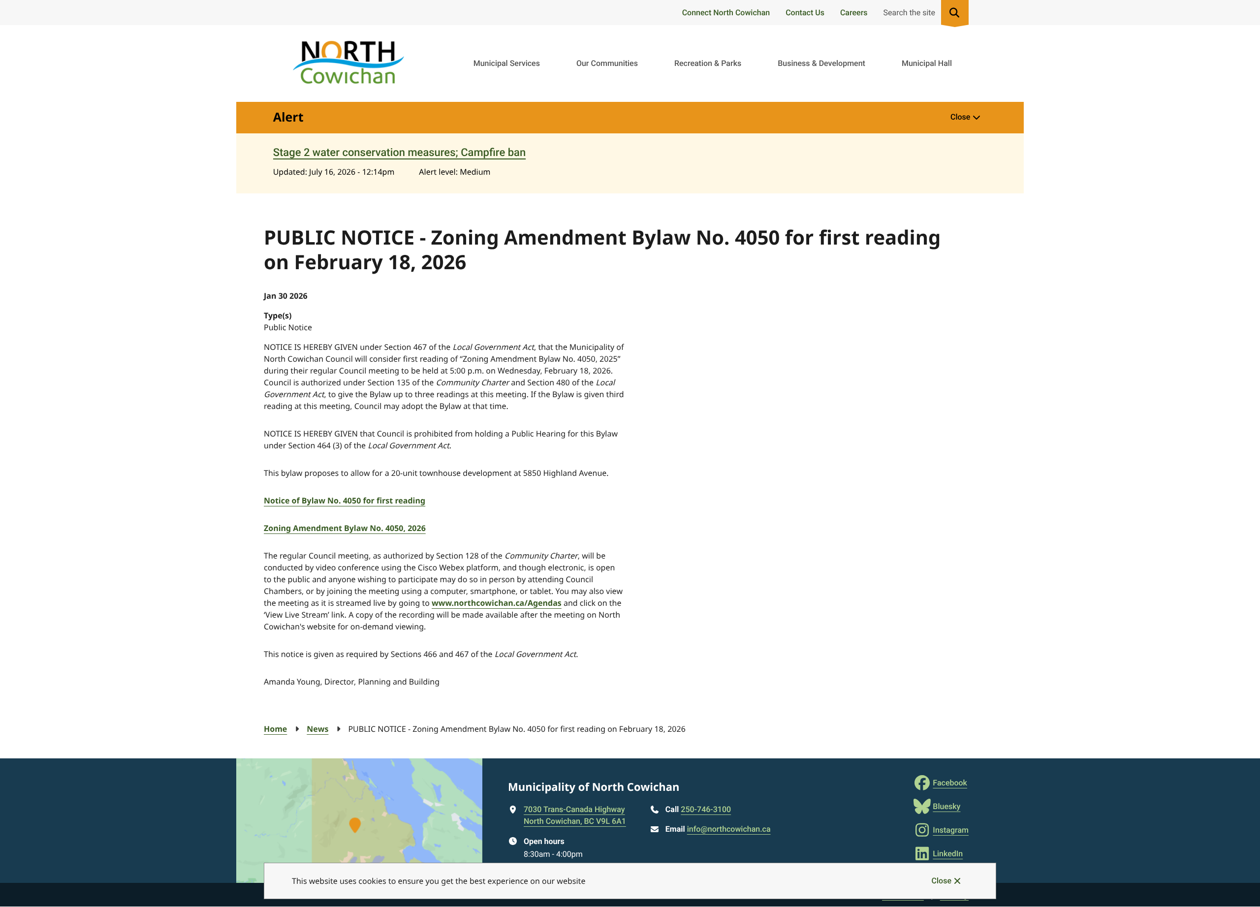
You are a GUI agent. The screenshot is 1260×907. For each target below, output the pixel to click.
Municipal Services (506, 63)
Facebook (950, 782)
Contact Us (805, 12)
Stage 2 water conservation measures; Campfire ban (399, 153)
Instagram (951, 830)
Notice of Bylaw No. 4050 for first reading (344, 500)
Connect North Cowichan (726, 12)
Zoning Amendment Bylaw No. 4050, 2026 (345, 528)
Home (275, 728)
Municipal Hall (927, 63)
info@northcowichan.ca (729, 829)
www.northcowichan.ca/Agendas (497, 602)
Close (941, 880)
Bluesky (946, 806)
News (317, 728)
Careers (854, 12)
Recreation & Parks (707, 63)
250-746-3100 (706, 809)
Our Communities (607, 63)
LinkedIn (948, 853)
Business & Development (821, 63)
